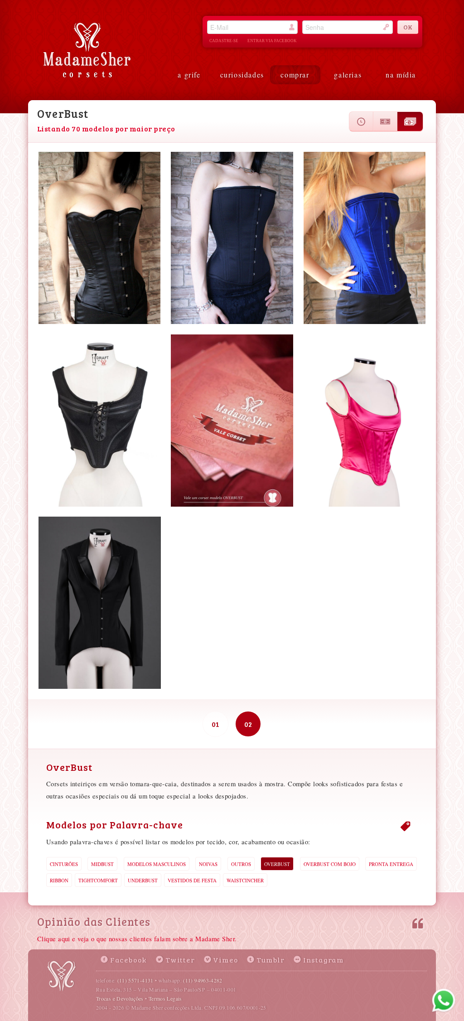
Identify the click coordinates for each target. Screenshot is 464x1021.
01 (215, 724)
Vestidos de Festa (192, 880)
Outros (241, 864)
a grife (189, 74)
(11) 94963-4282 (202, 980)
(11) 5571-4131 (135, 980)
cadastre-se (223, 41)
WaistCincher (245, 880)
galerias (348, 74)
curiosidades (242, 74)
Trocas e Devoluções (120, 998)
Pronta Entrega (391, 864)
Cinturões (64, 864)
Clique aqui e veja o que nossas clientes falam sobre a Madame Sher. (137, 938)
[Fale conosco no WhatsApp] (443, 1000)
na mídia (401, 74)
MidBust (102, 864)
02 (248, 724)
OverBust (277, 864)
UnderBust (143, 880)
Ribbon (59, 880)
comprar (294, 74)
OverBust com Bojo (330, 864)
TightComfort (98, 880)
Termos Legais (165, 998)
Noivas (208, 864)
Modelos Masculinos (156, 864)
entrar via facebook (272, 41)
